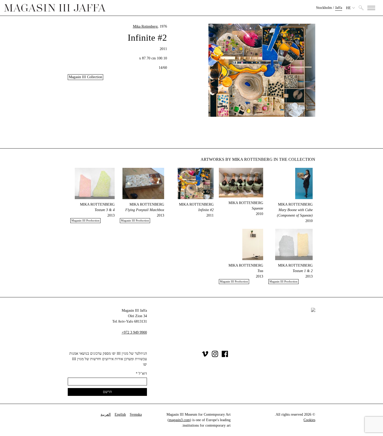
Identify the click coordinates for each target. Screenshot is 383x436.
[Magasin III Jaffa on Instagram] (215, 356)
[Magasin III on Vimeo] (205, 356)
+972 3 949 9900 (134, 332)
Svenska (136, 414)
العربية (106, 414)
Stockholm (324, 8)
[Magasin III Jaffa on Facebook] (225, 356)
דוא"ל (141, 374)
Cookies (309, 420)
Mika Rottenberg (145, 26)
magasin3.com (179, 420)
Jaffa (338, 8)
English (120, 414)
